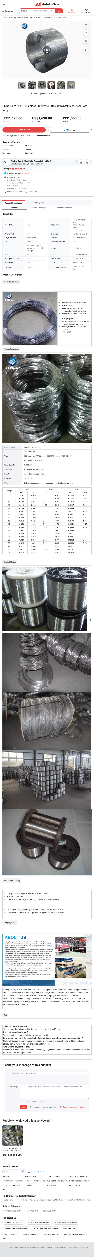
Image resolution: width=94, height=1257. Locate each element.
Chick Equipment (53, 1176)
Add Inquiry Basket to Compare (47, 93)
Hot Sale (5, 1176)
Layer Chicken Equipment (12, 1181)
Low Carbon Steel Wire (12, 1211)
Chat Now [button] (71, 130)
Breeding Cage (30, 1176)
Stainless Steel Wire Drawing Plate (45, 1228)
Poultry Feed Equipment (78, 1181)
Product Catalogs (37, 1171)
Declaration (72, 1247)
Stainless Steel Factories (13, 1222)
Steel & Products (35, 18)
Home (4, 18)
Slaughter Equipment (77, 1176)
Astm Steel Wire (69, 1228)
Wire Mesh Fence (53, 1185)
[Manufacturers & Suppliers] (47, 4)
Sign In (6, 191)
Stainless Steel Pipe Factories (39, 1222)
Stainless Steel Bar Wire (29, 1234)
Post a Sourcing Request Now (73, 1107)
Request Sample (43, 136)
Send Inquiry (24, 130)
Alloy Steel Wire (32, 1211)
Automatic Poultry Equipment (58, 1181)
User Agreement (60, 1247)
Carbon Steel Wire (49, 1211)
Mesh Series (73, 1185)
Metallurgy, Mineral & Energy (18, 18)
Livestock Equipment (10, 1185)
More (4, 1239)
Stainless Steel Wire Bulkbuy (74, 1234)
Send (23, 1107)
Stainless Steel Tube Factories (66, 1222)
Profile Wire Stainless (51, 1234)
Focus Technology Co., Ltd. (31, 1247)
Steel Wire (47, 18)
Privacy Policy (83, 1247)
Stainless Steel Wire (59, 18)
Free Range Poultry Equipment (36, 1181)
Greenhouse (29, 1185)
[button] (83, 207)
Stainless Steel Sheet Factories (15, 1228)
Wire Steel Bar (9, 1234)
